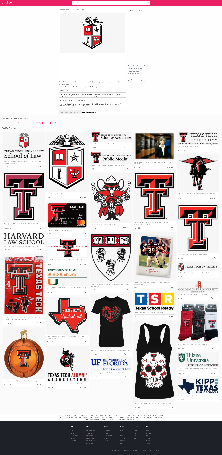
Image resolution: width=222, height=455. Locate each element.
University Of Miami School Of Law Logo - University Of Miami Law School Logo (66, 288)
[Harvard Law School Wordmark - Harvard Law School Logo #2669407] (24, 239)
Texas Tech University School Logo (188, 146)
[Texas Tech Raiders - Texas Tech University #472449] (67, 215)
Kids (121, 443)
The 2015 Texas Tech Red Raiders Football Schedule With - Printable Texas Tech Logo (151, 223)
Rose (147, 435)
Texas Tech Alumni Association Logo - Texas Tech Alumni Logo (65, 383)
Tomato (73, 438)
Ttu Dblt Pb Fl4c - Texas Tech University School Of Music (107, 165)
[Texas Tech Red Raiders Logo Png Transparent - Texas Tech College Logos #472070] (24, 196)
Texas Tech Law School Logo (55, 193)
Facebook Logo (90, 438)
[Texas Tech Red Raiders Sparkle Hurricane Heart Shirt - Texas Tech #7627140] (111, 321)
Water (148, 438)
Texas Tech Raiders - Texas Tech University (60, 230)
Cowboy (122, 440)
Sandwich (74, 433)
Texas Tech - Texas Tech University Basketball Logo (193, 254)
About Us (137, 450)
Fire (135, 433)
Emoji (147, 430)
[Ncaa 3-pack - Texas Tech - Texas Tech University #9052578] (198, 322)
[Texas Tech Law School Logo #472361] (67, 162)
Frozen (122, 430)
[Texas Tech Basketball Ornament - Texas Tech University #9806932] (24, 353)
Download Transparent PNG (70, 112)
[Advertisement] (90, 65)
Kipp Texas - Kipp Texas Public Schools (189, 396)
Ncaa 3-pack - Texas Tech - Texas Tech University (193, 344)
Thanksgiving (108, 435)
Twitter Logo (89, 433)
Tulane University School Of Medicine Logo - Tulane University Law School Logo (197, 369)
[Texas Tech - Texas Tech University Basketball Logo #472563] (198, 228)
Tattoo (148, 443)
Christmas (107, 430)
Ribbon (148, 440)
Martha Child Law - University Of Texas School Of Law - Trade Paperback (152, 162)
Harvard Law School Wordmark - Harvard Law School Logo (21, 246)
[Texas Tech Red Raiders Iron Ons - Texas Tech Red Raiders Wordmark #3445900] (67, 248)
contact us (107, 82)
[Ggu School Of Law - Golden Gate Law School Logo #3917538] (198, 287)
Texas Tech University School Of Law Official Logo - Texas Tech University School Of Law (22, 162)
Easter (106, 440)
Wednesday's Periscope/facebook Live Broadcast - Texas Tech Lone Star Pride (65, 337)
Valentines (107, 438)
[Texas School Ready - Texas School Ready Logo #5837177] (154, 301)
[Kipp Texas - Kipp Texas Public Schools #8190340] (198, 386)
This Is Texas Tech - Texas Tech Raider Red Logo (105, 224)
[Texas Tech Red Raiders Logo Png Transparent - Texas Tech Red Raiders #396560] (198, 173)
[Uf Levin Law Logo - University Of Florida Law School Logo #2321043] (111, 364)
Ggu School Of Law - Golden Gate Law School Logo (193, 294)
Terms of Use (157, 450)
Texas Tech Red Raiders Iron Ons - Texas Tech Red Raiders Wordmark (64, 259)
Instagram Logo (90, 430)
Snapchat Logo (90, 440)
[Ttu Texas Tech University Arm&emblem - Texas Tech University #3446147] (198, 266)
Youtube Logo (90, 435)
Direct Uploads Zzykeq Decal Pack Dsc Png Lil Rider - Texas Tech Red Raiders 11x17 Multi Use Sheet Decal (23, 318)
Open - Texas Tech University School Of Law (104, 143)
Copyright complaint (89, 112)
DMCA (150, 450)
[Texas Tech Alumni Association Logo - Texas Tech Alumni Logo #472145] (67, 364)
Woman (122, 438)
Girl (121, 433)
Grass (135, 435)
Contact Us (145, 450)
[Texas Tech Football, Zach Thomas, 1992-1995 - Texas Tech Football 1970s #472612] (154, 256)
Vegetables (74, 435)
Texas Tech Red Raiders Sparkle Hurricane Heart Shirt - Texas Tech (110, 350)
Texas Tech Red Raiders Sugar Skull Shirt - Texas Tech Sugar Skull (153, 403)
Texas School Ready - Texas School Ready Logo (148, 312)
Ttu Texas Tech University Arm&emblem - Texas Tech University (196, 273)
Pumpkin (73, 440)
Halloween (107, 433)
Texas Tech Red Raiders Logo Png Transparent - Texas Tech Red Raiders (197, 194)
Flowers (148, 433)
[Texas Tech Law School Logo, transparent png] (92, 33)
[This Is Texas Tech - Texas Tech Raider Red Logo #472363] (111, 198)
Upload (218, 3)
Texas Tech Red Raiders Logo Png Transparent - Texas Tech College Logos (21, 224)
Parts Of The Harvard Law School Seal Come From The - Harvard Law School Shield (110, 285)
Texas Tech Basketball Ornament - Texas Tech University (20, 381)
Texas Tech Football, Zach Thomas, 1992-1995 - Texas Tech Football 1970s (152, 283)
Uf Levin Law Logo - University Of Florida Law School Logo (108, 373)
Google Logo (89, 443)
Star (135, 438)
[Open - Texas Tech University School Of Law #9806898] (111, 137)
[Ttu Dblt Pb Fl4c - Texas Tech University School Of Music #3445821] (111, 158)
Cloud (135, 430)
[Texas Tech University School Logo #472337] (198, 138)
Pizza (72, 430)
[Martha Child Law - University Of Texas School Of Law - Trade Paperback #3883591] (154, 146)
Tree (135, 440)
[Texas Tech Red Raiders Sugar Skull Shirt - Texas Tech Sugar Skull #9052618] (154, 361)
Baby (121, 435)
